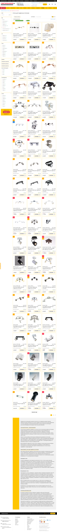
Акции (16, 523)
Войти (55, 0)
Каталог (5, 10)
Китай (4, 104)
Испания (4, 101)
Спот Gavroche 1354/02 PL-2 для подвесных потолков (49, 404)
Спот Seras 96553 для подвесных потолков (19, 171)
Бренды (31, 0)
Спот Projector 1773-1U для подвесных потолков (33, 268)
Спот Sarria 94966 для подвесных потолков (49, 191)
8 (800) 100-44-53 (23, 4)
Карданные (5, 35)
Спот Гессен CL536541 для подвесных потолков (18, 55)
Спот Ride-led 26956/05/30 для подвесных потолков (33, 249)
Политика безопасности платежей (44, 523)
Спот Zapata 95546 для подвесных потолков (49, 74)
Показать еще (34, 412)
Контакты (35, 0)
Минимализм (5, 51)
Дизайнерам (27, 0)
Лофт (4, 49)
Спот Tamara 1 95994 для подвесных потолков (18, 132)
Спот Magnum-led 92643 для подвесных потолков (18, 326)
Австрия (4, 95)
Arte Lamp (4, 79)
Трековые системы (6, 30)
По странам (16, 520)
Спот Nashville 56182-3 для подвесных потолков (33, 307)
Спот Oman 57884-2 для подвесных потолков (32, 288)
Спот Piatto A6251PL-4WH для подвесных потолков (18, 229)
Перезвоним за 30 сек (35, 2)
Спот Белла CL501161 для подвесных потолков (47, 55)
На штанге (5, 37)
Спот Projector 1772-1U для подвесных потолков (18, 268)
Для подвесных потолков (19, 20)
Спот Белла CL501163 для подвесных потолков (18, 74)
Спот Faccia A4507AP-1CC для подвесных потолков (33, 132)
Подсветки (5, 24)
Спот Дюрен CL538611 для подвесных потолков (48, 35)
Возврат (13, 0)
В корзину (22, 39)
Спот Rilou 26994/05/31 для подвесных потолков (18, 249)
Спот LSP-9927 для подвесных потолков (48, 346)
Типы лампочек (29, 528)
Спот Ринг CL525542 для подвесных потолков (32, 35)
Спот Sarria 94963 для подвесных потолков (49, 171)
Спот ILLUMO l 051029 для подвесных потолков (33, 365)
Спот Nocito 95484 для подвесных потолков (19, 307)
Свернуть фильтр (17, 16)
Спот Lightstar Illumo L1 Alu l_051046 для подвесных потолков (48, 365)
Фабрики (16, 519)
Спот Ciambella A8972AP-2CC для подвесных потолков (34, 210)
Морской (4, 54)
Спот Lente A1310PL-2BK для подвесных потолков (18, 346)
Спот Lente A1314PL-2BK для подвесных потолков (48, 326)
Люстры (4, 22)
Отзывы (17, 0)
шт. (46, 513)
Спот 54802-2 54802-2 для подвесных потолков (18, 113)
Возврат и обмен (29, 521)
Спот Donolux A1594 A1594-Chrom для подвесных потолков (49, 229)
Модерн (4, 52)
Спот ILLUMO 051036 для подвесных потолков (18, 365)
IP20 (4, 69)
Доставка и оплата (4, 0)
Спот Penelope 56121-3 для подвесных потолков (48, 268)
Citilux (4, 82)
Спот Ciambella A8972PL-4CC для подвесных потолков (19, 210)
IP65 (3, 74)
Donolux (4, 85)
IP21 (3, 71)
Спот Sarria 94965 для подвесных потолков (34, 191)
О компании (17, 517)
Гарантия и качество (30, 520)
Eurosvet (4, 88)
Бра (4, 19)
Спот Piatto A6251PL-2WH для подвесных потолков (48, 210)
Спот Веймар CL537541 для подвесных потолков (33, 55)
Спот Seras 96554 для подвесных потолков (34, 171)
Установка (21, 0)
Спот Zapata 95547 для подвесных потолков (19, 93)
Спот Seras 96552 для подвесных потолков (49, 152)
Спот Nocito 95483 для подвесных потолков (49, 288)
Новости (28, 526)
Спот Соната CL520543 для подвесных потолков (18, 35)
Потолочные (5, 40)
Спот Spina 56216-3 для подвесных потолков (17, 152)
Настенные (4, 38)
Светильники (5, 25)
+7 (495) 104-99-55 (23, 5)
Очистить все (53, 19)
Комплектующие (5, 21)
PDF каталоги (29, 529)
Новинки (16, 522)
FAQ (27, 524)
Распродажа (17, 521)
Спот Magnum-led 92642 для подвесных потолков (48, 307)
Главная (2, 10)
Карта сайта (16, 524)
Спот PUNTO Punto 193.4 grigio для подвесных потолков (48, 249)
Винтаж (4, 45)
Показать (6, 112)
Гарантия (9, 0)
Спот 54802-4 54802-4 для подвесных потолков (33, 113)
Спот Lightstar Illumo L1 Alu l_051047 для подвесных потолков (18, 385)
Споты (8, 10)
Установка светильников (30, 519)
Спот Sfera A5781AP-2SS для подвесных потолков (33, 152)
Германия (4, 98)
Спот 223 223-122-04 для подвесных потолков (47, 93)
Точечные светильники (7, 28)
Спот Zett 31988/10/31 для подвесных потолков (33, 74)
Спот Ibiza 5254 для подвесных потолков (19, 404)
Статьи (28, 527)
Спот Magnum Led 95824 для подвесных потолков (33, 326)
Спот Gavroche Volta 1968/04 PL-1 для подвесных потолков (34, 404)
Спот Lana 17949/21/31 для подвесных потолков (33, 346)
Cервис (28, 517)
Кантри (4, 46)
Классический (5, 48)
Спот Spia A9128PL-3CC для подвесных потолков (33, 229)
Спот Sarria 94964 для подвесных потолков (19, 191)
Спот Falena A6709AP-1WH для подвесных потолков (48, 113)
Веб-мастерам (29, 522)
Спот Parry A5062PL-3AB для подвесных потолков (18, 288)
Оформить (52, 513)
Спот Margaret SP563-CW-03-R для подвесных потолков (49, 132)
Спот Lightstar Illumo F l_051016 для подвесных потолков (34, 385)
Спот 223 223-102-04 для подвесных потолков (32, 93)
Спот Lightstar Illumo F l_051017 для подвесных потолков (49, 385)
